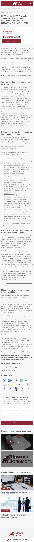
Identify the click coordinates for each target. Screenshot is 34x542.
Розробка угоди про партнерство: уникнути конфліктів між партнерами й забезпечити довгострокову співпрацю (14, 515)
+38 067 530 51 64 (18, 540)
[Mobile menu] (4, 3)
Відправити (17, 423)
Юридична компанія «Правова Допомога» (11, 8)
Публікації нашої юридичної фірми (10, 9)
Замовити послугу (11, 41)
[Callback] (30, 3)
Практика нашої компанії (26, 9)
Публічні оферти (9, 194)
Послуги (5, 431)
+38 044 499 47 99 (14, 403)
